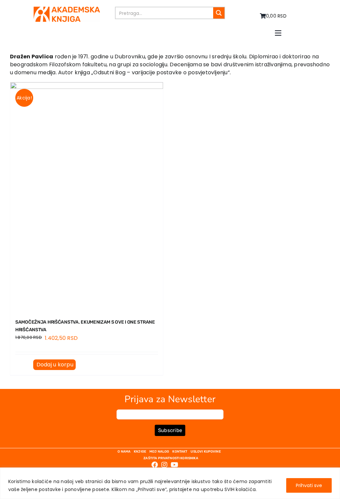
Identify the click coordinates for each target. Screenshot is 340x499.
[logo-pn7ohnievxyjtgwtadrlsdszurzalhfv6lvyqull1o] (67, 9)
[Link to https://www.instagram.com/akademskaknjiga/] (164, 465)
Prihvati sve (309, 485)
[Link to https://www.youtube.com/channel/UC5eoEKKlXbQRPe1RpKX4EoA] (174, 465)
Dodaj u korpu (55, 364)
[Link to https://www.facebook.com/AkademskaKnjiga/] (154, 465)
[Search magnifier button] (218, 13)
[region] (170, 483)
